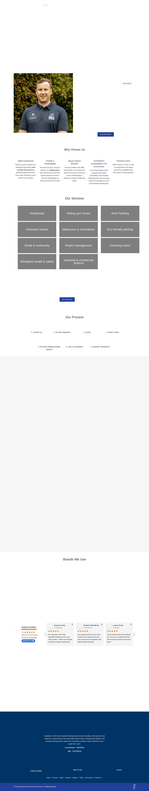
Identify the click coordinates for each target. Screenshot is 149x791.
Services (55, 777)
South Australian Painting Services (29, 628)
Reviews (68, 777)
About (61, 777)
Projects (75, 777)
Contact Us (82, 299)
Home (48, 777)
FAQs (81, 777)
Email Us (119, 770)
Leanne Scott (118, 625)
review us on (27, 640)
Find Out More (105, 134)
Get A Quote (89, 777)
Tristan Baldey (127, 83)
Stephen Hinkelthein (91, 625)
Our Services (67, 299)
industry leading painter (101, 170)
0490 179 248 (77, 770)
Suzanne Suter (59, 625)
